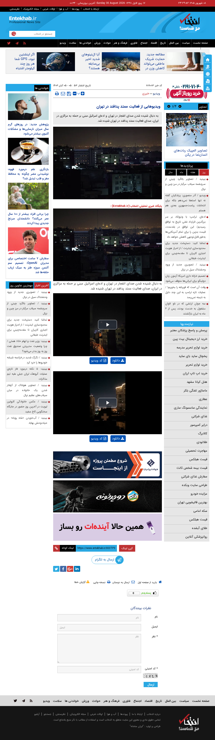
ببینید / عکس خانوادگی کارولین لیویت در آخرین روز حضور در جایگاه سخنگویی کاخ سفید (27, 406)
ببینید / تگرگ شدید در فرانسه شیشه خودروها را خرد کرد (27, 360)
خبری (145, 93)
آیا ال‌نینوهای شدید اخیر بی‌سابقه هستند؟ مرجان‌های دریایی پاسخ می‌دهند (91, 68)
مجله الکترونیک (31, 9)
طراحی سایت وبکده (194, 485)
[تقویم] (208, 81)
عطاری (203, 399)
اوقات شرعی (49, 9)
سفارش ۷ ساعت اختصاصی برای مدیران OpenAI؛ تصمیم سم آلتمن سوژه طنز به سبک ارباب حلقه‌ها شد (28, 265)
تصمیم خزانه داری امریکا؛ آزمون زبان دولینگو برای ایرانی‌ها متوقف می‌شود (185, 278)
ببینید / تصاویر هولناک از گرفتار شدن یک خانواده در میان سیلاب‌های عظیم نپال (27, 390)
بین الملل (174, 43)
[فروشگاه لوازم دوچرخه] (107, 496)
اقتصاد (154, 43)
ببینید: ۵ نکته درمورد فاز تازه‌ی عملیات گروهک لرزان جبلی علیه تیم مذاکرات (27, 374)
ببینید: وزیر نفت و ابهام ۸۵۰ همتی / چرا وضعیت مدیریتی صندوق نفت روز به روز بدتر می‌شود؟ (27, 346)
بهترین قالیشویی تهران (192, 502)
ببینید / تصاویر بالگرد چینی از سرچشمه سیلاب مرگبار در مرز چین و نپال (185, 184)
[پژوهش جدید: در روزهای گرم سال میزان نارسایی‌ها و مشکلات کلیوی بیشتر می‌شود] (28, 106)
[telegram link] (23, 700)
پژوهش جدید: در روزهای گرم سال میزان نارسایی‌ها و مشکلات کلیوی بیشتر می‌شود (28, 129)
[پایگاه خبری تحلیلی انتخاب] (191, 24)
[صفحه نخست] (208, 59)
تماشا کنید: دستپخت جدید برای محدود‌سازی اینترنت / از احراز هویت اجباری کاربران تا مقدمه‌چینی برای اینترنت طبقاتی (185, 251)
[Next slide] (168, 106)
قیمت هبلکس (198, 459)
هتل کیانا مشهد (197, 381)
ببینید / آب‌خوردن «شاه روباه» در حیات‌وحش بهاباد (27, 420)
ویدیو (63, 43)
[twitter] (9, 43)
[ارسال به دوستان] (63, 93)
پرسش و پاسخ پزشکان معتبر (188, 330)
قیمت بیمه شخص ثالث (192, 467)
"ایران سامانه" (137, 726)
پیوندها (75, 9)
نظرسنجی (15, 9)
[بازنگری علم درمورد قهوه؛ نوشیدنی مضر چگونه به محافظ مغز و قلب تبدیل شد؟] (28, 151)
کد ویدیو (96, 360)
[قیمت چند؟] (208, 66)
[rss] (25, 43)
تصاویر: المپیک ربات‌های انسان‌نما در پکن (190, 152)
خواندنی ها (85, 43)
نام (156, 617)
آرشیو (36, 714)
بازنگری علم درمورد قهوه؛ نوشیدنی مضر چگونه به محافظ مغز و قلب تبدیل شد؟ (28, 174)
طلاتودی (202, 442)
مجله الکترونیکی (78, 714)
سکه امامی (200, 510)
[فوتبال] (208, 73)
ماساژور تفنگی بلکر (195, 390)
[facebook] (63, 569)
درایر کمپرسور (198, 424)
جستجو (47, 714)
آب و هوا (63, 9)
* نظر (155, 636)
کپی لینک (127, 548)
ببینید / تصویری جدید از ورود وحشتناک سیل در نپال (185, 267)
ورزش (97, 43)
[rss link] (31, 700)
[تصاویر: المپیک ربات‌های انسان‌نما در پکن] (186, 129)
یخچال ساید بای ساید (193, 356)
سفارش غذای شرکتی (194, 476)
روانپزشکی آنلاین (196, 536)
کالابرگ (202, 433)
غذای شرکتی (199, 416)
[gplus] (70, 569)
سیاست (186, 43)
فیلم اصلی (111, 371)
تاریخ (163, 43)
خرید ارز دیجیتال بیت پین (190, 338)
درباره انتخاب (153, 714)
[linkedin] (77, 569)
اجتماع (143, 43)
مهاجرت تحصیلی (196, 450)
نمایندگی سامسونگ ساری (190, 407)
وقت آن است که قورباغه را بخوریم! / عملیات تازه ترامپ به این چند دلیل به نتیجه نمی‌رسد (185, 292)
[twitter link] (15, 700)
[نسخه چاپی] (57, 93)
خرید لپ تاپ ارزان (195, 373)
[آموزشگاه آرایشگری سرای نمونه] (107, 527)
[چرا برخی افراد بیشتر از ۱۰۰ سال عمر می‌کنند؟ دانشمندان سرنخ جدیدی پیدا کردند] (28, 196)
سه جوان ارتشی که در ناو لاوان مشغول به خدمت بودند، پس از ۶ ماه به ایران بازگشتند (185, 308)
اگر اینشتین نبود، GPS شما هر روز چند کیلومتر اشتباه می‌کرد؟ (24, 63)
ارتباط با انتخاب (91, 9)
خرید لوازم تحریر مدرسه (192, 347)
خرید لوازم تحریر (196, 364)
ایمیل (155, 626)
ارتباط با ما (137, 714)
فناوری (133, 43)
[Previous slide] (179, 106)
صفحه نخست (200, 43)
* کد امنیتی (151, 668)
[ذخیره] (69, 93)
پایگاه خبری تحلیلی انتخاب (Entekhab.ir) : (136, 206)
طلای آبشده (199, 528)
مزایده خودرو (199, 493)
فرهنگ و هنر (120, 43)
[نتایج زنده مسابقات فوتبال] (208, 88)
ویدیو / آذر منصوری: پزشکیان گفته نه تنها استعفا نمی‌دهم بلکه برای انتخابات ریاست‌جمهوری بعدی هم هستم (185, 203)
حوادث (107, 43)
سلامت (72, 43)
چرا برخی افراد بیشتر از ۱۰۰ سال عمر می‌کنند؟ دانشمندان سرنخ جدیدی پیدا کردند (28, 218)
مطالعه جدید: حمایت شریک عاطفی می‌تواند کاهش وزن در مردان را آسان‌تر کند (154, 66)
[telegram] (17, 43)
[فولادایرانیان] (107, 464)
